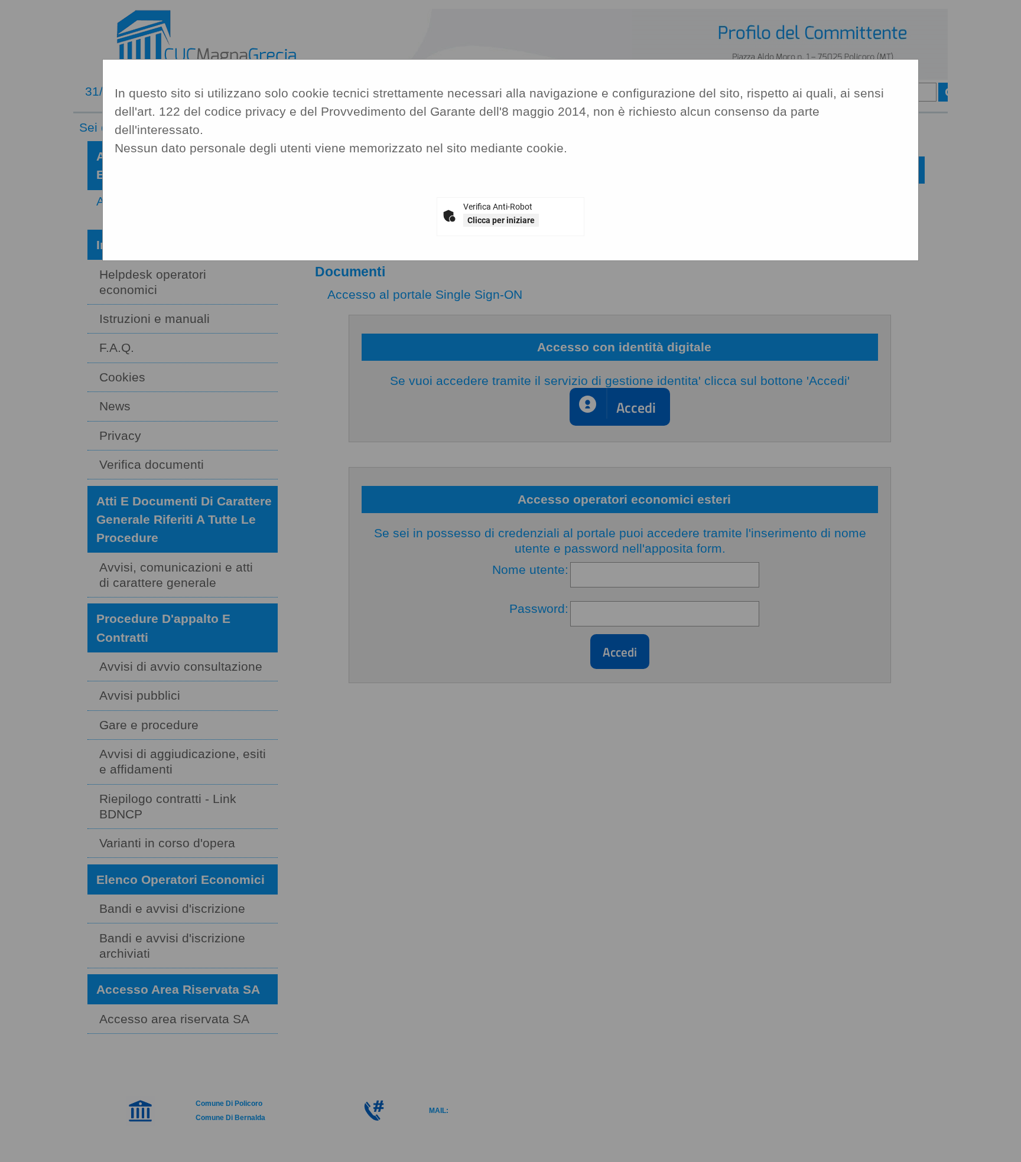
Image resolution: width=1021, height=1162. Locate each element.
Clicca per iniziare (501, 220)
